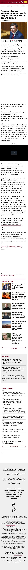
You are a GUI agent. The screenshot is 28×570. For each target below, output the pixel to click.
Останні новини (7, 388)
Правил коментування (7, 275)
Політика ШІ (8, 492)
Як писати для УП (10, 496)
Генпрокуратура (12, 246)
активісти (4, 246)
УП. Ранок (15, 6)
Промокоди (14, 498)
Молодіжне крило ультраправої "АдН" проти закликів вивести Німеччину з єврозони (12, 423)
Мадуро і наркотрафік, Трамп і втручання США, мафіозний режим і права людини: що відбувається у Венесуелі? (14, 369)
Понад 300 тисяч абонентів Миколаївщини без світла (11, 436)
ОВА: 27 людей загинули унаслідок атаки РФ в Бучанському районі (13, 417)
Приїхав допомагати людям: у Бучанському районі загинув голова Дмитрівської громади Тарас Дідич (12, 402)
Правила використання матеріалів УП (14, 490)
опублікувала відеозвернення (11, 225)
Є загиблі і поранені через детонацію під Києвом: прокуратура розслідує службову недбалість (19, 296)
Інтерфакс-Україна (10, 525)
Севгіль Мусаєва (19, 552)
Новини (3, 6)
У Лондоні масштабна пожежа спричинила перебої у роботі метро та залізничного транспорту (13, 410)
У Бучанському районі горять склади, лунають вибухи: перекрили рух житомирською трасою (19, 326)
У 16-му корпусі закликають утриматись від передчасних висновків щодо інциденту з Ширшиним (17, 338)
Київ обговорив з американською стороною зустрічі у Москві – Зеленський (18, 315)
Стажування (19, 496)
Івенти (19, 488)
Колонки (22, 6)
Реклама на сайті (11, 488)
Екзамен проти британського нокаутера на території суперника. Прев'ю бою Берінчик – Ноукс (13, 393)
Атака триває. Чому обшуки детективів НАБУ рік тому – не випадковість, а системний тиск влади (12, 361)
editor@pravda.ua (18, 555)
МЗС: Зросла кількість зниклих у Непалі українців (12, 442)
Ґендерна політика (18, 492)
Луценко (19, 246)
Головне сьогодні (8, 281)
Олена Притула (19, 553)
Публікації (9, 6)
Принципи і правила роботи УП (14, 494)
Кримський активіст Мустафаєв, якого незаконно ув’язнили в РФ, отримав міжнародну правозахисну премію (13, 377)
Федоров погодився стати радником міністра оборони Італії (18, 286)
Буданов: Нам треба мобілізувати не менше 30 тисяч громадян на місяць (18, 306)
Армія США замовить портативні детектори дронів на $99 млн (12, 430)
